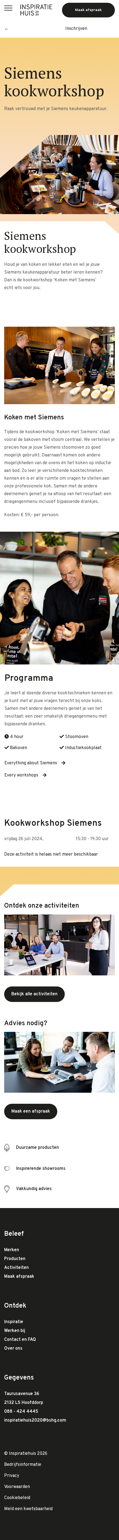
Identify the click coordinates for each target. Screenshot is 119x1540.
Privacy (11, 1476)
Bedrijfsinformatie (22, 1465)
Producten (14, 1259)
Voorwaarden (17, 1487)
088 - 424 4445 (21, 1411)
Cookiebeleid (17, 1498)
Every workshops (21, 775)
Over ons (13, 1348)
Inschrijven (76, 29)
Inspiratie (13, 1322)
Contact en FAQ (20, 1339)
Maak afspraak (19, 1276)
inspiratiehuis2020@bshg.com (35, 1420)
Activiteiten (16, 1268)
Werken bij (14, 1331)
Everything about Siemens (30, 763)
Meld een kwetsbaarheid (28, 1509)
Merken (11, 1250)
